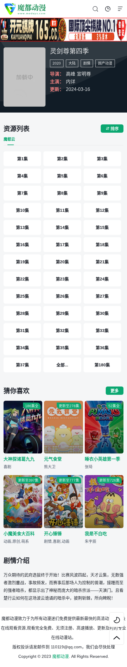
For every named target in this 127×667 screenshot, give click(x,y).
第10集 (22, 210)
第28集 (22, 313)
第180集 (102, 365)
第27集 (102, 296)
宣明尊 (84, 73)
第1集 (22, 158)
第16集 (22, 244)
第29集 (62, 313)
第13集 (22, 227)
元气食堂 (53, 458)
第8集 (62, 193)
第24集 (102, 279)
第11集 (62, 210)
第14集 (62, 227)
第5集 (62, 176)
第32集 (62, 330)
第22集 (22, 279)
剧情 (86, 63)
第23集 (62, 279)
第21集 (102, 261)
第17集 (62, 244)
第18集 (102, 244)
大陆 (72, 63)
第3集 (102, 158)
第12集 (102, 210)
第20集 (62, 261)
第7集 (22, 193)
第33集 (102, 330)
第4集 (22, 176)
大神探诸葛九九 (19, 458)
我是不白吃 (96, 533)
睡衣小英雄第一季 (102, 458)
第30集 (102, 313)
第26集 (62, 296)
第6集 (102, 176)
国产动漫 (105, 63)
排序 (112, 128)
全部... (62, 365)
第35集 (62, 347)
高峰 (70, 73)
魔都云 (9, 139)
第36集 (102, 347)
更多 (114, 390)
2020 (57, 63)
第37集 (22, 365)
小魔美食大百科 (19, 533)
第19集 (22, 261)
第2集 (62, 158)
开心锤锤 (53, 533)
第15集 (102, 227)
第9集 (102, 193)
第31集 (22, 330)
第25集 (22, 296)
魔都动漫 (60, 656)
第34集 (22, 347)
